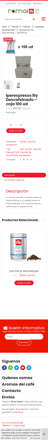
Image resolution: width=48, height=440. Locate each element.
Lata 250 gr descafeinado (24, 271)
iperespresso (25, 155)
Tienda (14, 26)
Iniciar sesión (26, 3)
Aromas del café (18, 384)
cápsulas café (12, 152)
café (21, 149)
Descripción (10, 175)
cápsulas (37, 149)
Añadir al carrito (16, 130)
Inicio (4, 26)
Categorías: (11, 141)
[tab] (24, 175)
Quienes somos (17, 377)
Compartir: (10, 159)
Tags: (8, 149)
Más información (19, 438)
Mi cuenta (12, 3)
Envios (8, 397)
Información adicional (14, 180)
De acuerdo (35, 438)
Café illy (26, 26)
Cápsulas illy (25, 152)
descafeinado (12, 155)
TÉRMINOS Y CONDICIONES (13, 425)
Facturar (39, 3)
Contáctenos (17, 412)
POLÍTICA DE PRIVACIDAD (12, 423)
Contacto (11, 390)
